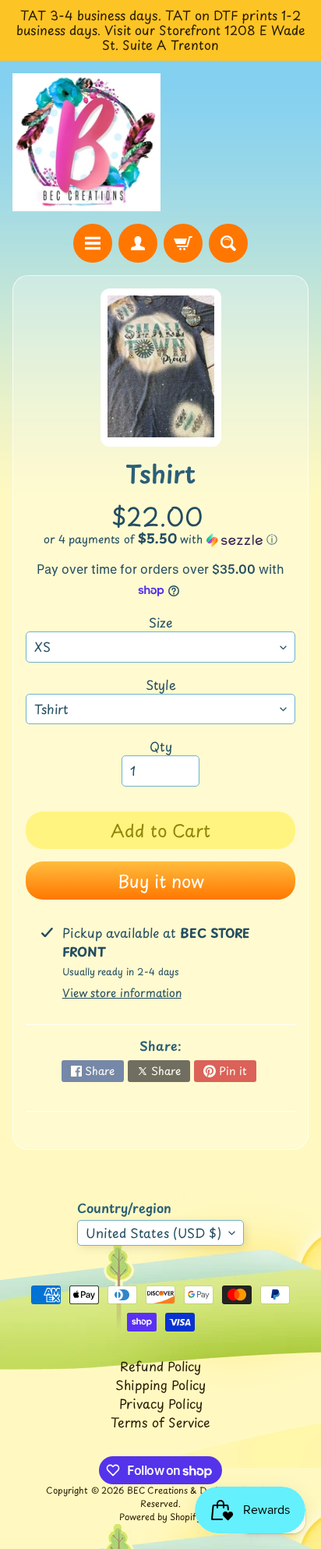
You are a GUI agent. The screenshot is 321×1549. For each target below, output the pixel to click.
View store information (122, 993)
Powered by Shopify (160, 1516)
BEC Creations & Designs (179, 1490)
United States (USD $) (153, 1232)
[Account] (137, 243)
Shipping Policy (160, 1384)
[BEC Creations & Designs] (86, 142)
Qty (161, 746)
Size (161, 622)
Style (161, 684)
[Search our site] (228, 243)
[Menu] (92, 243)
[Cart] (183, 243)
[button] (160, 539)
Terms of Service (160, 1422)
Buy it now (161, 880)
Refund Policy (160, 1365)
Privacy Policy (161, 1403)
